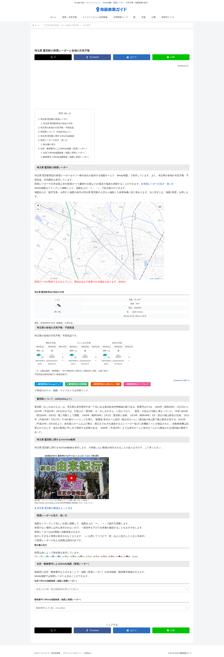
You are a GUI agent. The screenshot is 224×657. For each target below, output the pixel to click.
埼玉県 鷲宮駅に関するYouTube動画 (57, 136)
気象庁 (185, 380)
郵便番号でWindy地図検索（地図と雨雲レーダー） (66, 157)
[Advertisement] (112, 40)
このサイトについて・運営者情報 (46, 653)
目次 (61, 113)
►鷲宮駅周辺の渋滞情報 (77, 384)
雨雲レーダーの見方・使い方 (53, 140)
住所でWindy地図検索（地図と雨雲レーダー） (64, 152)
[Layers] (160, 206)
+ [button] (38, 205)
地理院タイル (159, 278)
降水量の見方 (49, 144)
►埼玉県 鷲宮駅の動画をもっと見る (53, 508)
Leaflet (152, 278)
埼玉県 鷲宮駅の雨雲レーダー (54, 119)
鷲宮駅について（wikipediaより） (56, 131)
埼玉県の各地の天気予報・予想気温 (57, 127)
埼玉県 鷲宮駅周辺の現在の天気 (58, 123)
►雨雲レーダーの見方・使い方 (157, 184)
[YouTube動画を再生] (71, 478)
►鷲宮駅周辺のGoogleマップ (48, 384)
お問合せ (87, 653)
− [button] (38, 209)
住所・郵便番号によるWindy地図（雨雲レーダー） (64, 148)
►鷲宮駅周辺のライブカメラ (137, 384)
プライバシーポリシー (72, 653)
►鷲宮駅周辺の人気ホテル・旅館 (106, 384)
